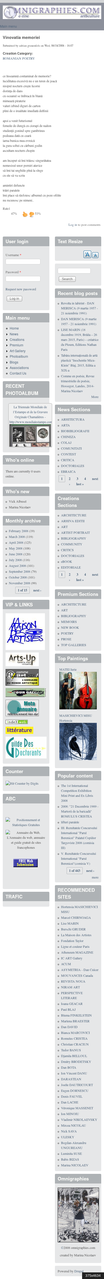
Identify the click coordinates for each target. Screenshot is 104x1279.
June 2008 (15, 554)
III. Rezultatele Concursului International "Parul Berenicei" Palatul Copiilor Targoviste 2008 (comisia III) (79, 838)
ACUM (66, 964)
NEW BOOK (70, 627)
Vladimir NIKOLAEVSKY (79, 1119)
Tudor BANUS (71, 1050)
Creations (17, 339)
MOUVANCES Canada (77, 975)
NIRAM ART (70, 987)
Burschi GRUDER (73, 929)
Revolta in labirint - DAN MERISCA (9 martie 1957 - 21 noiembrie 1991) (79, 308)
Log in (73, 224)
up (25, 214)
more (95, 877)
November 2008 (19, 583)
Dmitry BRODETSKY (76, 1061)
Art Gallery (18, 350)
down (31, 214)
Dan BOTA (68, 1067)
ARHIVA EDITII (73, 521)
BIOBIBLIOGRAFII (75, 431)
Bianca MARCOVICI (75, 1032)
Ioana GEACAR (72, 1003)
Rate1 (6, 208)
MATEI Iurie (68, 669)
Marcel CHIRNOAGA (76, 917)
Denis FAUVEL (71, 1096)
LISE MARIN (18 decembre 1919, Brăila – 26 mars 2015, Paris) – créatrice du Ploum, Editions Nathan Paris (79, 339)
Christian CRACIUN (75, 1044)
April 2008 (16, 542)
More (94, 396)
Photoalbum (19, 356)
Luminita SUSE (71, 1153)
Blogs (14, 362)
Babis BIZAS (70, 1159)
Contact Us (18, 373)
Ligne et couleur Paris (75, 946)
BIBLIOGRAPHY (73, 538)
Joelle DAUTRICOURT (77, 1084)
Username (13, 255)
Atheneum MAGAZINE (77, 952)
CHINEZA (68, 436)
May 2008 (15, 548)
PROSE (66, 639)
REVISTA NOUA (73, 981)
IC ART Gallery (71, 958)
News (14, 333)
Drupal (78, 1271)
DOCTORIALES (72, 465)
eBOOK (66, 561)
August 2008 (17, 565)
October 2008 (18, 577)
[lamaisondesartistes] (25, 631)
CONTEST (68, 454)
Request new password (21, 289)
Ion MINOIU (70, 1113)
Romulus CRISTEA (74, 1038)
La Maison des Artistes (76, 935)
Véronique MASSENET (77, 1108)
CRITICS (67, 550)
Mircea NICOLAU (73, 1125)
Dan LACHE (69, 1102)
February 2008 (18, 531)
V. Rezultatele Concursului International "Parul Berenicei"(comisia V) (78, 858)
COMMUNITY (71, 544)
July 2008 (15, 560)
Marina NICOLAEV (74, 1165)
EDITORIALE (71, 567)
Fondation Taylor (72, 940)
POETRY (67, 633)
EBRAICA (68, 471)
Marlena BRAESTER (75, 1021)
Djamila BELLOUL (74, 1056)
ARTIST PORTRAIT (75, 532)
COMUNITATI (71, 448)
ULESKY (67, 1137)
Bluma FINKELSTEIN (76, 1015)
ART (64, 526)
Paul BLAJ (68, 1009)
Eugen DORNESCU (74, 1090)
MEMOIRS (69, 621)
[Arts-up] (22, 659)
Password (13, 272)
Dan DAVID (69, 1027)
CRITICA (67, 460)
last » (80, 484)
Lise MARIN (70, 923)
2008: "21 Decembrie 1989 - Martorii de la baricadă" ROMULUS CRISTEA (79, 811)
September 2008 (19, 571)
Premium (16, 345)
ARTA (65, 425)
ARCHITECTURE (73, 515)
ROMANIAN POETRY (19, 58)
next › (37, 590)
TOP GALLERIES (73, 645)
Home (14, 328)
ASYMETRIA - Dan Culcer (79, 969)
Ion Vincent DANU (74, 1073)
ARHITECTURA (73, 419)
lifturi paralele (70, 822)
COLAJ (66, 442)
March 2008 (17, 536)
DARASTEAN (71, 1079)
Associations (19, 367)
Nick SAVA (69, 1131)
